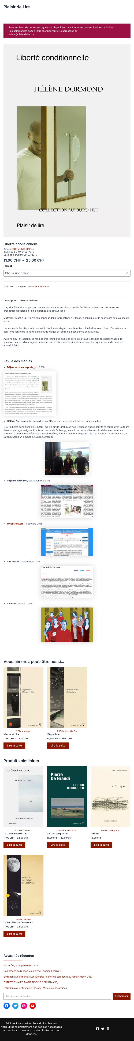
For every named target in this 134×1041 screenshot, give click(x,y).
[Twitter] (102, 1028)
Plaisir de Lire (16, 6)
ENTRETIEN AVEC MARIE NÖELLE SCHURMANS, (30, 982)
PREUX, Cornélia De (67, 731)
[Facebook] (97, 1028)
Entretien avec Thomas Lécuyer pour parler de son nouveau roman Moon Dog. (47, 976)
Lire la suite (14, 745)
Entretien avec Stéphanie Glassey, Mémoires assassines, (35, 988)
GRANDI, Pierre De (67, 830)
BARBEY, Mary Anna (110, 830)
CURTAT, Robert (23, 830)
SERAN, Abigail (23, 731)
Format (7, 265)
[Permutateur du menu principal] (127, 6)
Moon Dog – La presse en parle (20, 965)
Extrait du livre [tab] (29, 300)
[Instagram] (108, 1028)
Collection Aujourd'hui (38, 286)
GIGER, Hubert (23, 919)
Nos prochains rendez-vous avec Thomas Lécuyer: (32, 971)
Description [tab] (10, 300)
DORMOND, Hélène (23, 249)
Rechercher (121, 996)
